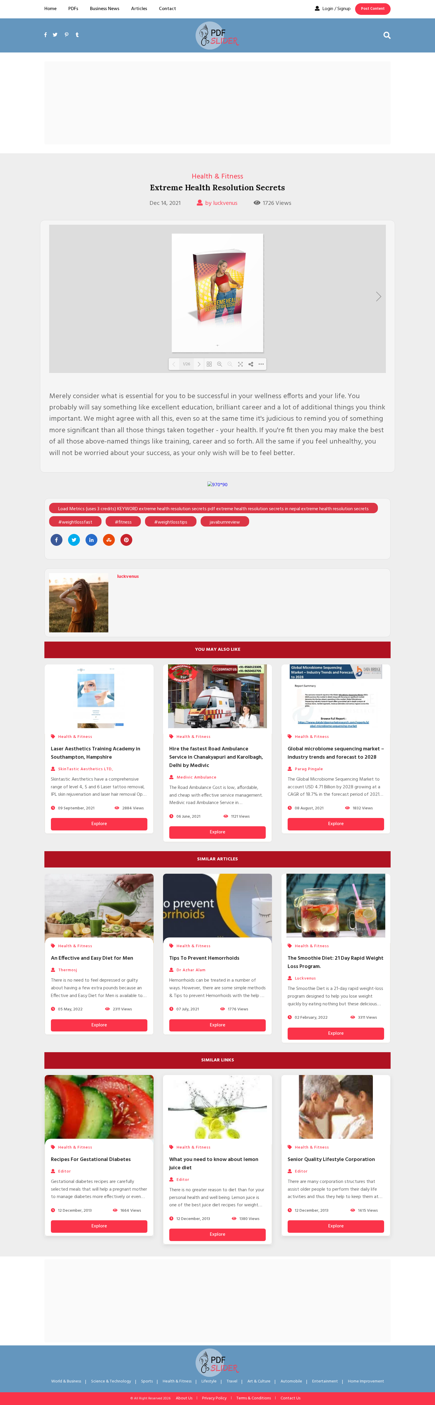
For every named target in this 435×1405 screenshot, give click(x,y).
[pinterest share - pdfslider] (126, 540)
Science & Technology (111, 1381)
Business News (104, 9)
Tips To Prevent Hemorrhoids (204, 958)
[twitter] (55, 35)
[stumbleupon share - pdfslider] (109, 540)
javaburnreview (225, 522)
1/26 (186, 364)
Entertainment (325, 1381)
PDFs (73, 9)
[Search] (387, 35)
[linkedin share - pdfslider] (91, 540)
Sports (147, 1381)
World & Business (66, 1381)
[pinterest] (66, 35)
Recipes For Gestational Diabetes (91, 1159)
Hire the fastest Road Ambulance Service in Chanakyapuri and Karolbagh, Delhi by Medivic (216, 757)
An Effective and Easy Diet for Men (92, 958)
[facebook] (47, 42)
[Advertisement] (217, 102)
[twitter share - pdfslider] (74, 540)
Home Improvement (366, 1381)
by (221, 203)
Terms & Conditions (253, 1398)
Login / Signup (337, 9)
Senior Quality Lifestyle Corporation (331, 1159)
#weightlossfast (75, 522)
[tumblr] (77, 35)
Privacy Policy (214, 1398)
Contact (167, 9)
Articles (139, 9)
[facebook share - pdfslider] (56, 540)
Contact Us (290, 1398)
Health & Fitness (217, 176)
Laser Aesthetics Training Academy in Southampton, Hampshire (95, 753)
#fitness (123, 522)
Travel (232, 1381)
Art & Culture (258, 1381)
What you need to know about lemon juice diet (213, 1163)
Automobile (291, 1381)
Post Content (373, 9)
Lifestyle (209, 1381)
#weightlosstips (170, 522)
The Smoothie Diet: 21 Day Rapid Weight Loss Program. (336, 962)
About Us (184, 1398)
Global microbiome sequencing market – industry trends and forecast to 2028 (336, 753)
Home (50, 9)
